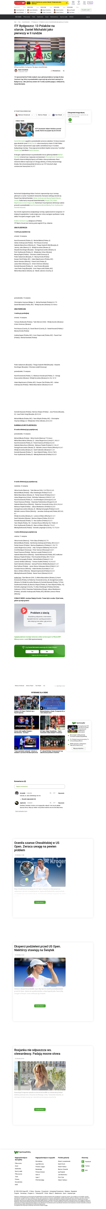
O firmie (31, 1191)
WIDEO (71, 17)
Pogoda (16, 1193)
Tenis (33, 17)
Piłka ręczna (18, 1174)
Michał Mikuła (46, 205)
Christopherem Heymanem (54, 157)
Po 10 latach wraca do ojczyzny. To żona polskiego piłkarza (79, 740)
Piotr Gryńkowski (56, 205)
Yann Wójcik (38, 685)
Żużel (46, 17)
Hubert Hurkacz (62, 1180)
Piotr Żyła (61, 1177)
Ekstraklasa (39, 1161)
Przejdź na (19, 2)
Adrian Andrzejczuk (39, 198)
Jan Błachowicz (62, 1174)
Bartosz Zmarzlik (63, 1169)
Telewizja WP (39, 1193)
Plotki (46, 1193)
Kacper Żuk (49, 200)
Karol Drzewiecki (35, 205)
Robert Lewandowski (64, 1161)
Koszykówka (18, 1182)
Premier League (40, 1166)
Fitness (17, 1179)
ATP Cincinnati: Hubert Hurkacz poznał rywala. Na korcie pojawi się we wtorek (48, 129)
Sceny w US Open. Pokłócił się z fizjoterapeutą (24, 712)
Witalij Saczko (32, 143)
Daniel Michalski (26, 22)
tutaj (46, 1205)
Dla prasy (37, 1191)
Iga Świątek (61, 1172)
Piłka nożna (26, 17)
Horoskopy (23, 1193)
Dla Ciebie (18, 17)
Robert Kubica (62, 1166)
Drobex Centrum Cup (21, 221)
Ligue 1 (38, 1177)
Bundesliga (39, 1169)
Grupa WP (25, 1191)
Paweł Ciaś (18, 150)
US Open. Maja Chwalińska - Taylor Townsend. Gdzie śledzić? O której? (51, 731)
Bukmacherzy (54, 17)
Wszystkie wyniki (86, 9)
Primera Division (40, 1172)
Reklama (67, 1191)
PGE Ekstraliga (40, 1180)
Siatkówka (40, 17)
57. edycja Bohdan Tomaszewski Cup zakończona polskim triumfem (51, 751)
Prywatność (45, 1191)
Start (15, 22)
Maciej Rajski (51, 198)
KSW (16, 1184)
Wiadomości (58, 1193)
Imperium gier (71, 1193)
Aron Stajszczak (29, 203)
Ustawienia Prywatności (57, 1191)
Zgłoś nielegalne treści (21, 811)
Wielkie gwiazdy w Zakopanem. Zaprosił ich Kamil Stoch (78, 744)
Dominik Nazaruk (19, 207)
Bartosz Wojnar (29, 685)
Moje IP (51, 1193)
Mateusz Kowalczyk (19, 685)
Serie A (38, 1174)
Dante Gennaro (34, 150)
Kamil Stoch (61, 1164)
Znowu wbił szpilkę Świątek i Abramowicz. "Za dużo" (23, 731)
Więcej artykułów (78, 748)
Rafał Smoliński (23, 70)
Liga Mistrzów (40, 1164)
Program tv (31, 1193)
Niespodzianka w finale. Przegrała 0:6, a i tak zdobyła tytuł (52, 712)
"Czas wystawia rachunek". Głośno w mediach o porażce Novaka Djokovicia (26, 751)
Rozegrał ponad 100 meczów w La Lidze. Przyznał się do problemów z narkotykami (83, 729)
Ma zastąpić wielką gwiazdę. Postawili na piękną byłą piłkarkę (78, 735)
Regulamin (74, 1191)
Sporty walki (63, 17)
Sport (64, 1193)
